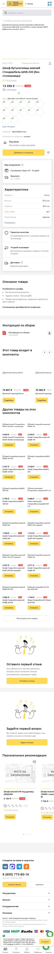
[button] (4, 4)
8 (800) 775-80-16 (16, 874)
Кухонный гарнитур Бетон (13, 393)
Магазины (39, 884)
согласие (10, 944)
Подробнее (8, 400)
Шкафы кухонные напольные (18, 20)
